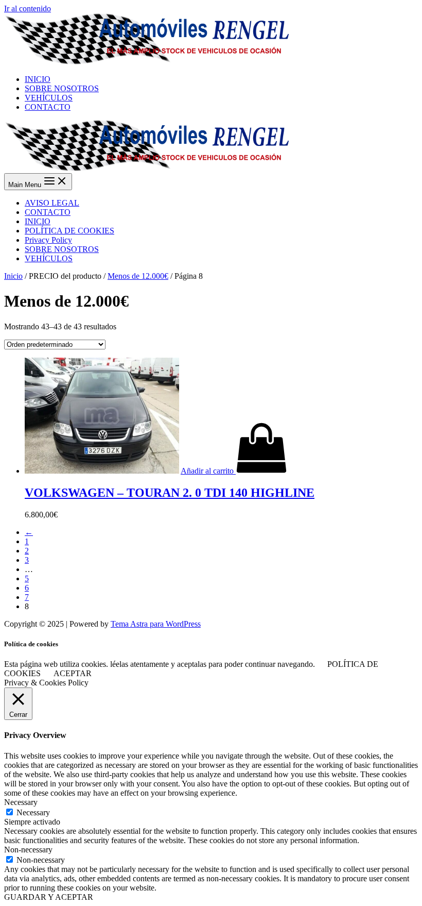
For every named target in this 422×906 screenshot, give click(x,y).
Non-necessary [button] (28, 849)
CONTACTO (48, 212)
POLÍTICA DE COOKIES (69, 230)
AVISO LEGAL (52, 202)
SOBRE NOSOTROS (62, 249)
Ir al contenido (27, 8)
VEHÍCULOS (49, 258)
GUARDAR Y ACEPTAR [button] (48, 897)
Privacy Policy (48, 240)
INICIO (37, 221)
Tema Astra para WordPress (156, 623)
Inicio (13, 276)
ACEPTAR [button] (73, 673)
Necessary (33, 812)
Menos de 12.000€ (138, 276)
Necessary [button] (21, 802)
